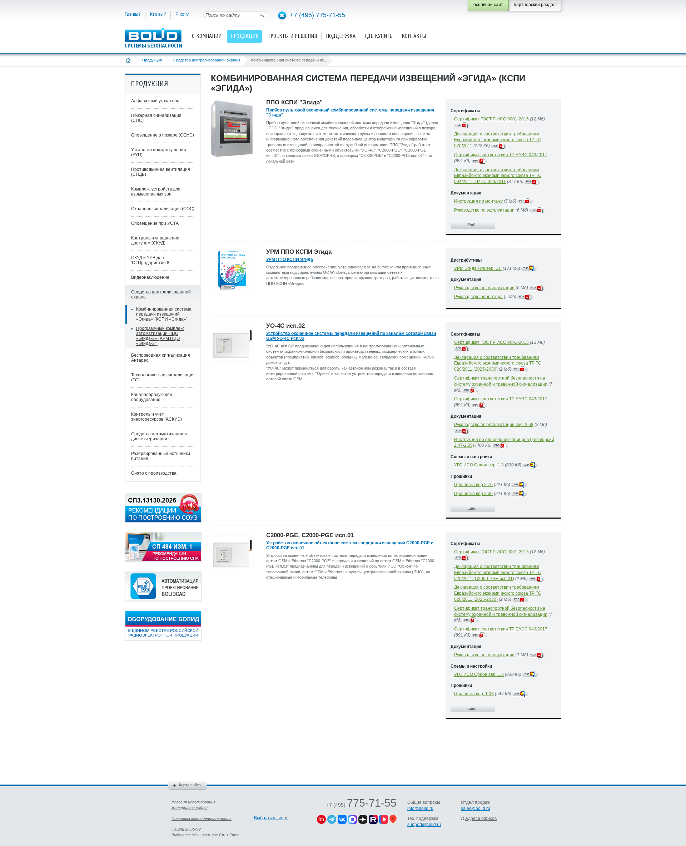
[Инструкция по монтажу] (525, 201)
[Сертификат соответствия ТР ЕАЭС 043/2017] (479, 160)
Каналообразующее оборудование (151, 397)
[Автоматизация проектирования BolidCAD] (163, 599)
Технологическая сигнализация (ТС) (163, 377)
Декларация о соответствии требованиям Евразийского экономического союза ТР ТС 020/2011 (497, 140)
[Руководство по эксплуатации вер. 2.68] (461, 430)
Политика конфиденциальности (202, 818)
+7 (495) (361, 805)
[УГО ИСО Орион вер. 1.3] (530, 464)
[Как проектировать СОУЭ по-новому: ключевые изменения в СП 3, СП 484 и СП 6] (163, 520)
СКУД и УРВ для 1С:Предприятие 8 (150, 260)
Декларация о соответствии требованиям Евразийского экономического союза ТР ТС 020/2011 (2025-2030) (497, 363)
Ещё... (472, 225)
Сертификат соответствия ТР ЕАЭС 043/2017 (500, 154)
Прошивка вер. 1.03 (474, 693)
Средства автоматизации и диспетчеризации (159, 436)
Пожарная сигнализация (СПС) (156, 118)
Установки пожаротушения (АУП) (158, 152)
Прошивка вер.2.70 (473, 484)
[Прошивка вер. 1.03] (520, 693)
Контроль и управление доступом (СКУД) (155, 241)
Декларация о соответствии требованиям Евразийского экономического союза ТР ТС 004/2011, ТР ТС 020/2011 (497, 175)
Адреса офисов (481, 818)
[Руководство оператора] (525, 296)
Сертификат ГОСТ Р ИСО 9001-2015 (491, 119)
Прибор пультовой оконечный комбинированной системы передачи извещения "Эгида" (350, 113)
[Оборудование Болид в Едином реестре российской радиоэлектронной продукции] (163, 638)
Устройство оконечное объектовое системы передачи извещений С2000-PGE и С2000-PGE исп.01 (349, 545)
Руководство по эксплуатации (484, 210)
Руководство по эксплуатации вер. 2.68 (493, 424)
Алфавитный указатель (155, 100)
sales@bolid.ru (475, 808)
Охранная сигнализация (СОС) (162, 208)
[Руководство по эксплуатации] (537, 210)
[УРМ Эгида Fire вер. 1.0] (529, 268)
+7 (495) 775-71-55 (317, 15)
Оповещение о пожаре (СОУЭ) (162, 135)
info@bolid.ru (420, 808)
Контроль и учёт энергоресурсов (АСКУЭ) (156, 417)
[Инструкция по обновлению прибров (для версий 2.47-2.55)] (500, 445)
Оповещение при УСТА (155, 223)
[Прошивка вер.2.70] (519, 484)
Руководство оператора (478, 296)
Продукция (152, 60)
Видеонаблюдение (150, 277)
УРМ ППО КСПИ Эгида (289, 259)
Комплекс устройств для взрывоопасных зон (155, 192)
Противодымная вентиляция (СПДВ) (160, 172)
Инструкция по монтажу (478, 201)
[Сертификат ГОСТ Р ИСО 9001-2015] (461, 125)
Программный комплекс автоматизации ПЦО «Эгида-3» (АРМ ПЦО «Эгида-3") (160, 336)
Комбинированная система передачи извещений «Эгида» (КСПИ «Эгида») (164, 314)
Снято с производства (154, 473)
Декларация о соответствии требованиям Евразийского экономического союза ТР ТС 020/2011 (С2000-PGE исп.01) (497, 572)
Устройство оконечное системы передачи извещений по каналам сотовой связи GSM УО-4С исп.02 (351, 336)
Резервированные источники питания (160, 456)
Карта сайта (190, 785)
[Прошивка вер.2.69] (519, 493)
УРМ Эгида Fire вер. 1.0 (478, 268)
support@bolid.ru (424, 824)
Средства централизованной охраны (206, 60)
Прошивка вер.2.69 (473, 493)
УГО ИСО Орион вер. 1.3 (479, 464)
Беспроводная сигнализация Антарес (160, 358)
